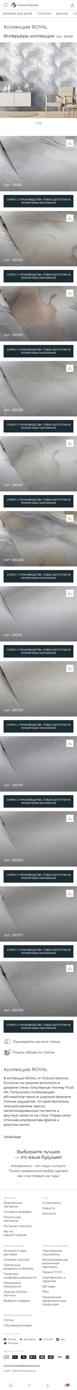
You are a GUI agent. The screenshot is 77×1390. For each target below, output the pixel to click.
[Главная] (33, 5)
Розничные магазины (12, 1218)
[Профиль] (65, 5)
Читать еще (12, 1136)
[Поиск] (11, 1385)
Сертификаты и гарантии (53, 1279)
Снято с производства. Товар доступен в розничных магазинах (38, 201)
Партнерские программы (52, 1252)
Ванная (62, 13)
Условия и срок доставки (15, 1252)
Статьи (9, 1320)
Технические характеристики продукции (54, 1300)
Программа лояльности (12, 1284)
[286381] (38, 80)
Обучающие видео (18, 1325)
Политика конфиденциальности (20, 1275)
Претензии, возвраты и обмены (18, 1266)
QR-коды (48, 1286)
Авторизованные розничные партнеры (55, 1263)
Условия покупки (16, 1259)
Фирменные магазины (13, 1204)
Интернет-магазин (18, 1226)
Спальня (44, 13)
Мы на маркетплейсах (15, 1233)
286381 (68, 36)
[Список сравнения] (48, 1385)
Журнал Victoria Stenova (15, 1293)
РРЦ (45, 1292)
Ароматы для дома (17, 13)
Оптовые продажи (17, 1212)
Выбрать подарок (17, 1300)
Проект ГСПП (52, 1272)
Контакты (49, 1213)
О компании (51, 1203)
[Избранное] (29, 1385)
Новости (48, 1208)
